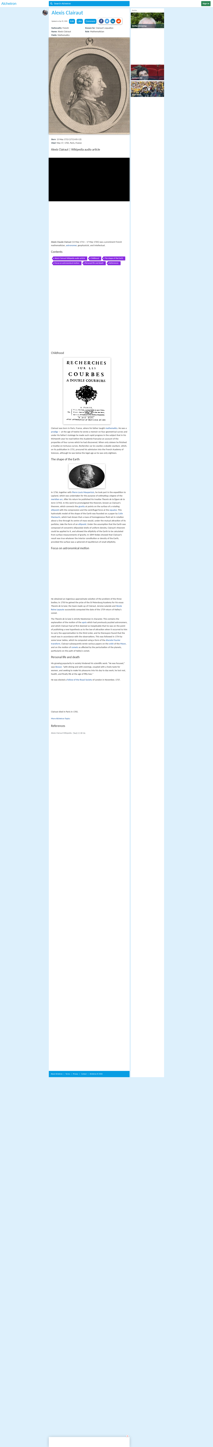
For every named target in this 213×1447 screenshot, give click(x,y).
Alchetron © (96, 1363)
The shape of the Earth (114, 258)
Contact (84, 1363)
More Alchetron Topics (60, 684)
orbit (111, 609)
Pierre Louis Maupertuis (83, 460)
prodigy (54, 399)
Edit (72, 21)
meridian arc (57, 467)
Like (80, 21)
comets (74, 613)
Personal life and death (94, 263)
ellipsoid (55, 477)
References (113, 263)
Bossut (58, 632)
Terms (67, 1363)
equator (113, 477)
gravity (82, 474)
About (56, 1363)
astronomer (71, 245)
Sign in (206, 3)
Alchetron (8, 4)
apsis (84, 588)
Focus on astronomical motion (67, 263)
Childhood (95, 258)
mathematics (111, 396)
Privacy (75, 1363)
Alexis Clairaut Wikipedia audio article (70, 258)
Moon (123, 609)
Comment (90, 21)
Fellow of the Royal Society (79, 645)
